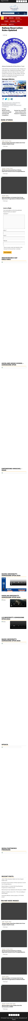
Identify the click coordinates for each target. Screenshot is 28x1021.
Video (18, 21)
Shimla (11, 168)
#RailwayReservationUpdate (7, 105)
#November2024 (12, 104)
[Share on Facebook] (3, 99)
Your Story (4, 24)
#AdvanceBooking (16, 102)
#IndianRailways (5, 104)
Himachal (11, 18)
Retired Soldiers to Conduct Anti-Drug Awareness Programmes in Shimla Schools (13, 198)
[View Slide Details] (14, 860)
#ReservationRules (17, 105)
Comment (5, 213)
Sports (14, 1003)
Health (3, 921)
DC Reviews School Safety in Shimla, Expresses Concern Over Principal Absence (13, 170)
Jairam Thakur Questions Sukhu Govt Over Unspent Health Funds (13, 143)
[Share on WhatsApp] (9, 99)
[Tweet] (6, 99)
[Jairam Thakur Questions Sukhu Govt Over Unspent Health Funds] (14, 130)
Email (4, 235)
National (18, 18)
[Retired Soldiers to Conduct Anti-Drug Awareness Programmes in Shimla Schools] (14, 185)
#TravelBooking (5, 106)
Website (5, 240)
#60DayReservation (8, 102)
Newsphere (21, 1018)
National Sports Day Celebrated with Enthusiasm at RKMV (14, 889)
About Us (11, 24)
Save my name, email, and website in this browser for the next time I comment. (13, 248)
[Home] (2, 18)
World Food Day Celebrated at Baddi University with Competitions (6, 112)
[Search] (26, 18)
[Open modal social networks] (11, 99)
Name (5, 230)
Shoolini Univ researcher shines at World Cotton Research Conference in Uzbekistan (20, 112)
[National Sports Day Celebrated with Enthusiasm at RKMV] (14, 993)
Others (6, 21)
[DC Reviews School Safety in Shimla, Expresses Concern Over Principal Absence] (14, 158)
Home (5, 18)
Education (4, 168)
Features (12, 21)
